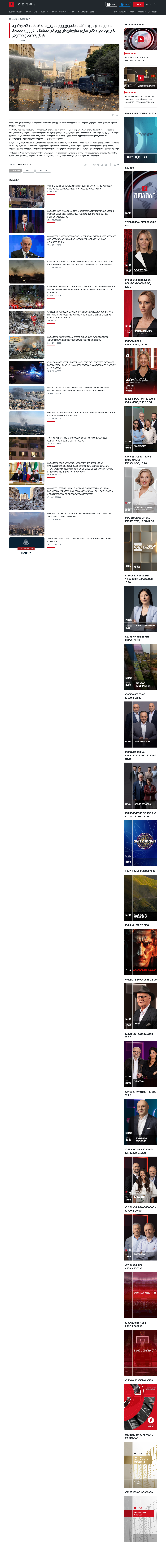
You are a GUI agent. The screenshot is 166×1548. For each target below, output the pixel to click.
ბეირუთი (28, 171)
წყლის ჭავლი (43, 171)
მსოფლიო (25, 19)
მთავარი (13, 19)
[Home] (11, 4)
